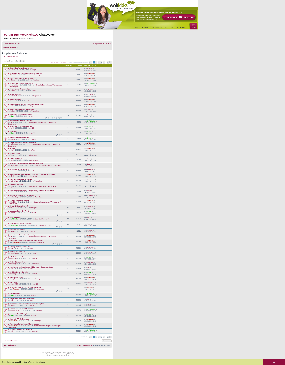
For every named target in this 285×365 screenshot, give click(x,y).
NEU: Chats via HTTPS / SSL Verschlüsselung (25, 287)
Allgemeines (37, 96)
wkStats (34, 213)
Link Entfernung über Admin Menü (22, 78)
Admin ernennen (15, 94)
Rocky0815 (14, 253)
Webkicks (13, 75)
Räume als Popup (16, 158)
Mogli (89, 115)
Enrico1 (12, 91)
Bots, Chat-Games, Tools (43, 219)
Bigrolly (12, 331)
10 (58, 118)
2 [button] (96, 62)
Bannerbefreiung (15, 99)
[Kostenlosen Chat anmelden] (179, 17)
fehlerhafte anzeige (16, 277)
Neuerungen (37, 75)
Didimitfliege (14, 197)
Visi (11, 155)
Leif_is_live (14, 181)
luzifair (12, 111)
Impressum (58, 352)
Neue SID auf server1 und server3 (21, 68)
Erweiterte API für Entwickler (19, 319)
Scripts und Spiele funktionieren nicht (23, 143)
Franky (12, 231)
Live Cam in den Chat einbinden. (21, 179)
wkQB (34, 70)
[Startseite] (122, 7)
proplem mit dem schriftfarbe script (22, 309)
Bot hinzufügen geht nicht (18, 272)
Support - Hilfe (15, 153)
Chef (11, 150)
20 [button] (108, 62)
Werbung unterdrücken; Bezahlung (22, 109)
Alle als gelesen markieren (58, 62)
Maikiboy (13, 80)
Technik (90, 288)
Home (137, 27)
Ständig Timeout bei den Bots (20, 247)
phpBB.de (66, 355)
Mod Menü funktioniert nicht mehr (21, 121)
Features (145, 27)
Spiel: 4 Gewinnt (15, 217)
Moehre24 (13, 144)
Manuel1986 (14, 165)
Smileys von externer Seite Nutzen (21, 83)
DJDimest (13, 96)
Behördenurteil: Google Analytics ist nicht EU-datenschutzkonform (33, 174)
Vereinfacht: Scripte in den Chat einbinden (24, 324)
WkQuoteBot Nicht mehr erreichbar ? (22, 299)
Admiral (12, 70)
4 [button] (101, 62)
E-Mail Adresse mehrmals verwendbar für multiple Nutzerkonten (32, 190)
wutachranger (14, 310)
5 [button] (103, 62)
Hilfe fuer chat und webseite (19, 169)
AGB (64, 352)
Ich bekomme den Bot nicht (19, 137)
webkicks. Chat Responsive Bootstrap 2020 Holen (27, 163)
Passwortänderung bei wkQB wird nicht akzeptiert (27, 304)
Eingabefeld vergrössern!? (19, 206)
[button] (90, 62)
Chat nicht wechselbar (17, 262)
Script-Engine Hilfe (16, 184)
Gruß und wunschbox (17, 230)
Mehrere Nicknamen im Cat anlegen (22, 195)
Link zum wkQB (15, 293)
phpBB (50, 354)
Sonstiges (36, 80)
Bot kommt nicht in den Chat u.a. (21, 126)
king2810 (13, 202)
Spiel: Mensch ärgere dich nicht (21, 223)
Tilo (11, 122)
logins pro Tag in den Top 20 (19, 211)
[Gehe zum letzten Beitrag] (93, 68)
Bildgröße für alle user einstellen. (21, 330)
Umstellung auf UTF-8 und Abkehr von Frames (26, 73)
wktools (12, 148)
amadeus (13, 171)
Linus (12, 116)
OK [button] (274, 362)
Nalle (12, 106)
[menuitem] (17, 43)
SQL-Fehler (13, 282)
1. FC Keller (91, 84)
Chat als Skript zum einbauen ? (20, 200)
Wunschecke (34, 160)
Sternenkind (14, 85)
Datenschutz (70, 352)
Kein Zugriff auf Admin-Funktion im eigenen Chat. (27, 104)
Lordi (12, 128)
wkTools (32, 150)
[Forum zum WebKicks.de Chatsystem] (193, 25)
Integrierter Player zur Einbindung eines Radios (26, 240)
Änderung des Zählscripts (18, 314)
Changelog (13, 131)
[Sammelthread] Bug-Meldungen (21, 114)
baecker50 (90, 206)
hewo (89, 218)
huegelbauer (14, 279)
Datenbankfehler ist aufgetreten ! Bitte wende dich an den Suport (32, 267)
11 (61, 118)
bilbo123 (13, 139)
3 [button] (98, 62)
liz (11, 101)
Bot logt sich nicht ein (17, 252)
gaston (89, 89)
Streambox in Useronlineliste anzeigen (23, 235)
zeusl (12, 208)
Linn (11, 248)
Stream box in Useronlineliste (20, 89)
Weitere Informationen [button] (36, 362)
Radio (34, 91)
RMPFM (90, 230)
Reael (12, 192)
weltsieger (90, 247)
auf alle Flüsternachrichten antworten (22, 257)
